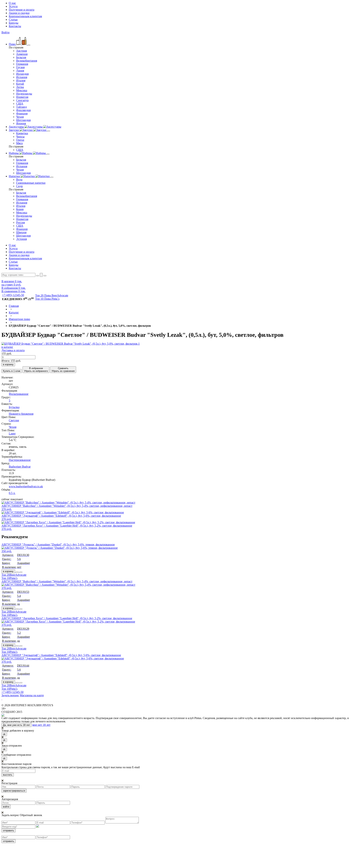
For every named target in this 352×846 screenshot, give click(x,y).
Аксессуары (17, 126)
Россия (20, 222)
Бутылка (14, 407)
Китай (20, 83)
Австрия (21, 50)
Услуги (13, 6)
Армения (21, 54)
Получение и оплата (21, 9)
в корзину (8, 571)
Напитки (15, 176)
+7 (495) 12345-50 (13, 295)
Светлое (14, 420)
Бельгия (21, 57)
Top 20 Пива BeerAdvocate (51, 295)
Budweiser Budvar (20, 466)
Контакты (15, 26)
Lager (12, 433)
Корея (19, 209)
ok (4, 734)
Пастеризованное (20, 460)
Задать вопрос (10, 695)
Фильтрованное (18, 393)
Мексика (21, 90)
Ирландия (22, 73)
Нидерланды (24, 93)
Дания (20, 70)
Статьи (13, 19)
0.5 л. (12, 493)
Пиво (12, 44)
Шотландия (23, 120)
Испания (21, 77)
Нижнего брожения (21, 413)
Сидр (19, 186)
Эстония (21, 238)
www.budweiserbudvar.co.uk (26, 486)
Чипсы (20, 136)
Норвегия (22, 97)
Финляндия (23, 110)
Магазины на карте (32, 695)
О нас (12, 3)
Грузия (20, 67)
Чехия (20, 116)
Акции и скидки (19, 12)
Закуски (14, 130)
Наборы (14, 153)
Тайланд (21, 106)
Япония (21, 123)
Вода (19, 179)
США (19, 103)
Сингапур (22, 100)
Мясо (19, 143)
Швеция (21, 232)
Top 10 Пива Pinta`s (47, 298)
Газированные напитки (30, 182)
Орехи (20, 139)
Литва (20, 87)
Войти (5, 32)
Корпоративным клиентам (25, 16)
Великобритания (26, 60)
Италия (20, 80)
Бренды (13, 22)
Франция (21, 113)
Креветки (22, 133)
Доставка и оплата (13, 350)
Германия (22, 63)
